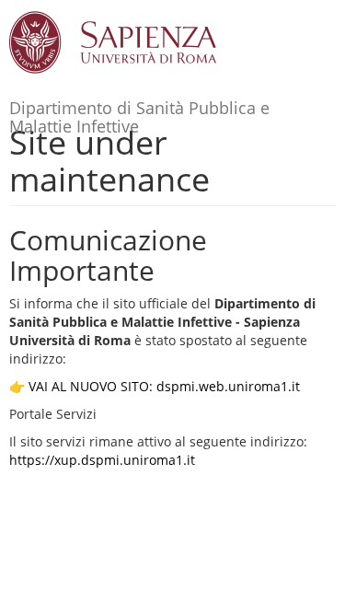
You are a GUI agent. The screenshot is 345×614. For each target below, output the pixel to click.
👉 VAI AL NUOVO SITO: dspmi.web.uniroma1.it (154, 386)
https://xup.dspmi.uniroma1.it (102, 460)
